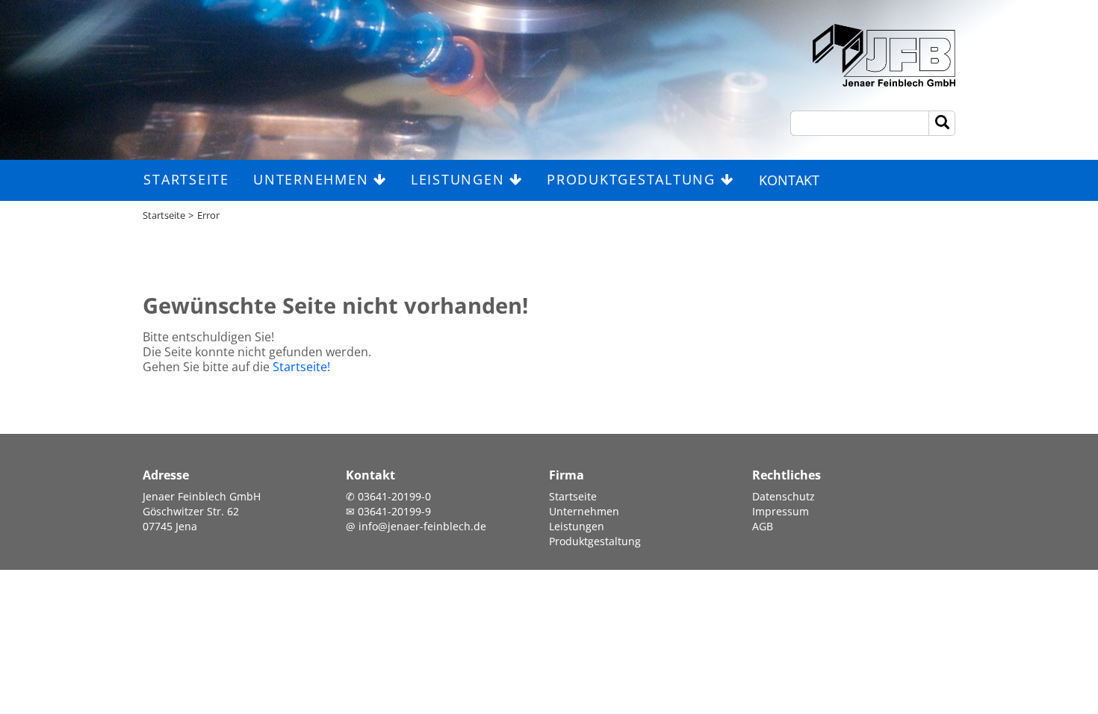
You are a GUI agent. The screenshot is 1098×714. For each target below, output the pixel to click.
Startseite (186, 179)
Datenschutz (783, 496)
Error (208, 215)
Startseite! (301, 366)
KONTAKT (789, 180)
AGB (762, 526)
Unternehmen (313, 179)
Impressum (780, 511)
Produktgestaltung (634, 179)
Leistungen (460, 179)
